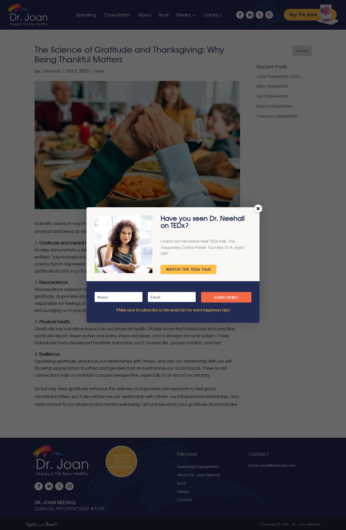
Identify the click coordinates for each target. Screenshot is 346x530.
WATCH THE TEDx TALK (188, 269)
